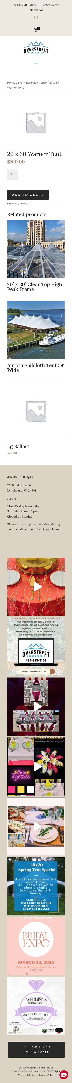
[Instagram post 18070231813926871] (36, 647)
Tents (43, 83)
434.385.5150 (21, 5)
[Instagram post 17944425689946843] (36, 946)
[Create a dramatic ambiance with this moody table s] (36, 707)
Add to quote (28, 194)
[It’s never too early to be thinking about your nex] (36, 826)
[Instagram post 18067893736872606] (36, 886)
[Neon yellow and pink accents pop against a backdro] (36, 766)
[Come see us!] (36, 1006)
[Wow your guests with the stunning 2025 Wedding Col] (36, 587)
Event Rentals (27, 83)
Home (11, 83)
